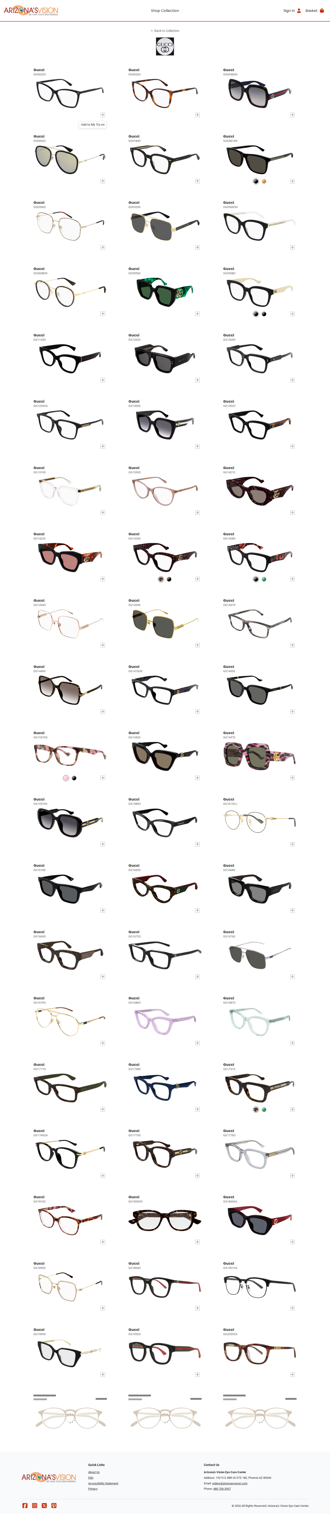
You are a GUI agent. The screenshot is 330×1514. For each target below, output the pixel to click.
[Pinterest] (53, 1506)
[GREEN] (264, 579)
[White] (256, 314)
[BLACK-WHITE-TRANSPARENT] (264, 314)
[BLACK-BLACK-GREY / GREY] (256, 181)
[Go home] (44, 10)
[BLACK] (169, 579)
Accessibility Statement (103, 1483)
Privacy (92, 1488)
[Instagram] (34, 1506)
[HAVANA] (161, 579)
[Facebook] (25, 1506)
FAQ (90, 1477)
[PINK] (66, 778)
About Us (94, 1472)
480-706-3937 (222, 1488)
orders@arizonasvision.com (229, 1483)
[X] (44, 1506)
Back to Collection (166, 31)
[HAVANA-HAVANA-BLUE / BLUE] (264, 181)
